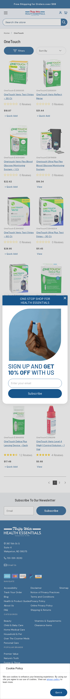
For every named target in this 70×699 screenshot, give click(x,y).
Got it (58, 692)
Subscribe (35, 393)
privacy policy (53, 679)
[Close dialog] (65, 298)
